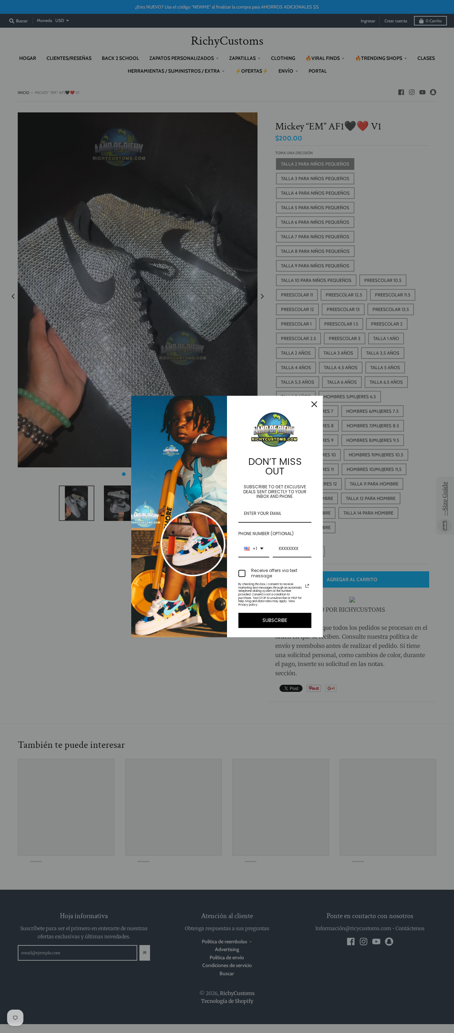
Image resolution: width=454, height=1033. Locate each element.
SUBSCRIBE (274, 620)
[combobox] (253, 548)
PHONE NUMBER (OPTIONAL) (266, 534)
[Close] (314, 404)
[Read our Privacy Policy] (307, 586)
